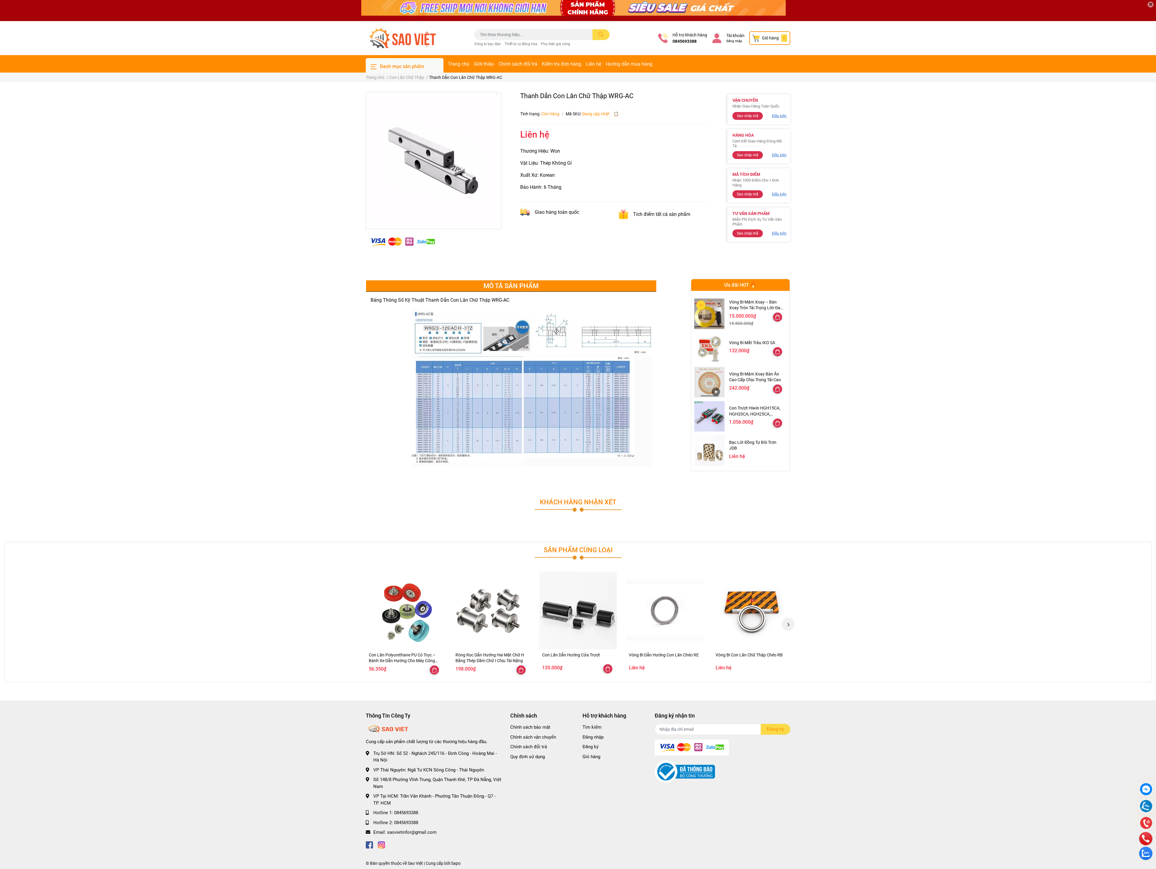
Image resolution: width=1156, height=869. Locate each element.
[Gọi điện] (1146, 823)
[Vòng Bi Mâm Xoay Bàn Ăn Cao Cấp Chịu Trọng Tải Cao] (709, 382)
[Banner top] (578, 10)
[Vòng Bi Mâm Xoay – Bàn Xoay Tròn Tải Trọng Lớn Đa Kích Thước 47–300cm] (709, 313)
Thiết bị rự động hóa (521, 44)
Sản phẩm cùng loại (578, 550)
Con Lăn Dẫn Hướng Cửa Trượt (571, 655)
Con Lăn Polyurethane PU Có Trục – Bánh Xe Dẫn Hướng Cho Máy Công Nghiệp (402, 661)
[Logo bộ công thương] (685, 771)
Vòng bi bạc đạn (487, 44)
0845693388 (685, 41)
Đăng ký (590, 746)
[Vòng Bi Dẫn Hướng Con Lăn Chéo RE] (665, 610)
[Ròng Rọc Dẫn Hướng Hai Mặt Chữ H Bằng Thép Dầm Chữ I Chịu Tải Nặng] (491, 610)
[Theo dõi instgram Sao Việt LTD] (381, 844)
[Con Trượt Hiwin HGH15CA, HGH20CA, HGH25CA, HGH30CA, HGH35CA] (709, 416)
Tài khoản (735, 35)
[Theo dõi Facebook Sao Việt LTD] (369, 844)
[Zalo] (1146, 806)
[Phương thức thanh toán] (403, 242)
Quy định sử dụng (527, 756)
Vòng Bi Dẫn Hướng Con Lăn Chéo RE (664, 655)
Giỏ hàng (591, 756)
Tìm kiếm (592, 727)
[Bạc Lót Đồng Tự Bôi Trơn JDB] (709, 450)
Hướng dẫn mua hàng (629, 64)
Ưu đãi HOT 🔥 (740, 285)
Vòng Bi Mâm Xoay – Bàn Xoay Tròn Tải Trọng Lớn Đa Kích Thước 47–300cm (754, 308)
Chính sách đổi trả (518, 64)
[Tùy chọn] (777, 317)
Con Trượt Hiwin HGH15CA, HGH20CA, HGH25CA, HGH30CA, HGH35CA (754, 414)
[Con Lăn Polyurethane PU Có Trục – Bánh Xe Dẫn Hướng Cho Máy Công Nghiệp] (404, 610)
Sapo (456, 863)
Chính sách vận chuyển (533, 737)
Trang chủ (458, 64)
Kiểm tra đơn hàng (561, 64)
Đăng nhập (734, 41)
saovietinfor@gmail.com (412, 832)
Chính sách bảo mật (530, 727)
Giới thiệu (484, 64)
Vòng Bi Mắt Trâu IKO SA (752, 342)
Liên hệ (593, 64)
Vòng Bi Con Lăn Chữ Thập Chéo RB (749, 655)
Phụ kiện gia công (555, 44)
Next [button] (788, 624)
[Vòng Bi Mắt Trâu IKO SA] (709, 348)
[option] (433, 158)
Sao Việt (415, 863)
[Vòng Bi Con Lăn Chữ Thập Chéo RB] (751, 610)
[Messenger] (1146, 790)
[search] (601, 34)
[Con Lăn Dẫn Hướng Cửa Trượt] (578, 610)
